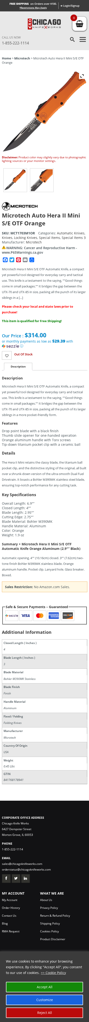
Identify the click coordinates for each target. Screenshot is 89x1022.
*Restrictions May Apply (33, 7)
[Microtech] (19, 209)
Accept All (44, 987)
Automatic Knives (70, 233)
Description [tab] (18, 366)
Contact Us (9, 916)
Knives (7, 237)
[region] (44, 986)
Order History (11, 908)
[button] (44, 343)
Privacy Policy (49, 908)
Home (6, 58)
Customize (44, 1000)
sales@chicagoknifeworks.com (22, 864)
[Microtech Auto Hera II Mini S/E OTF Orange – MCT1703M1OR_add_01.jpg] (42, 180)
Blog (5, 923)
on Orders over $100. (33, 3)
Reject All (44, 1012)
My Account (9, 900)
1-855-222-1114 (15, 43)
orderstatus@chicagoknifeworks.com (26, 869)
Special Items (49, 237)
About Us (46, 900)
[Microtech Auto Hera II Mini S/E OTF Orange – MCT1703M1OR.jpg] (15, 180)
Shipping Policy (50, 923)
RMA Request (10, 931)
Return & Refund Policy (55, 916)
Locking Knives (25, 237)
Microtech (22, 58)
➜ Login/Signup (70, 5)
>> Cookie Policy (53, 972)
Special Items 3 (74, 237)
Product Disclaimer (52, 939)
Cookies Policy (49, 931)
